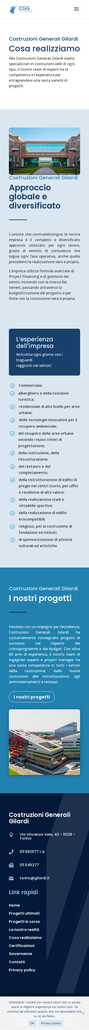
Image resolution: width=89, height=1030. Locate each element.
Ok (32, 1023)
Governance (20, 953)
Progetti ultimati (24, 913)
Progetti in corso (24, 921)
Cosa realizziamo (25, 937)
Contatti (17, 962)
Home (14, 905)
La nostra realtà (24, 929)
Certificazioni (21, 945)
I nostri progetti (32, 697)
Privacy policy (22, 970)
